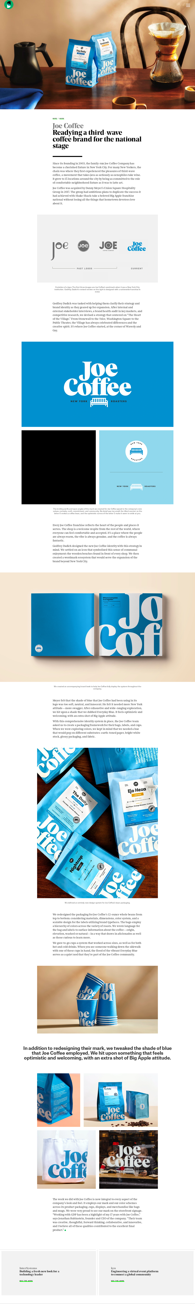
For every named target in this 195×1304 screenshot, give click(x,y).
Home (55, 118)
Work (62, 118)
